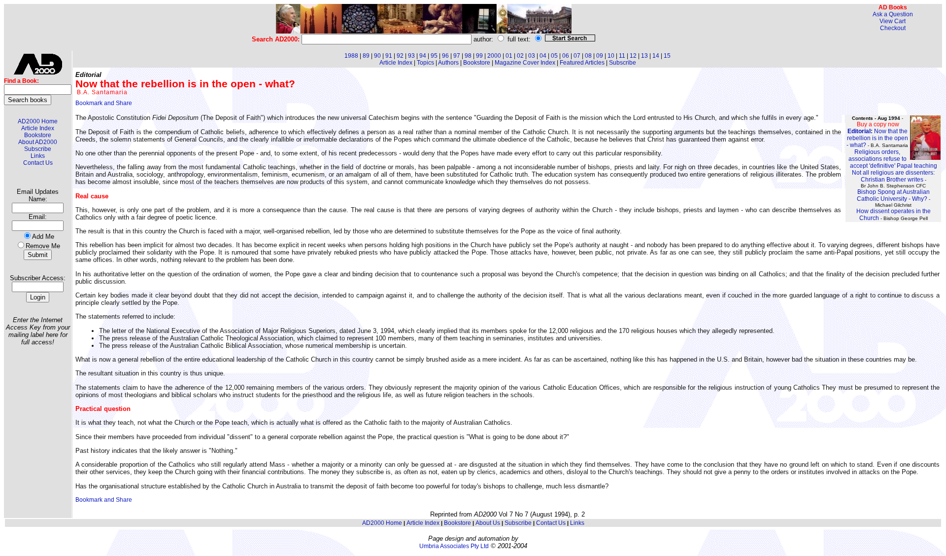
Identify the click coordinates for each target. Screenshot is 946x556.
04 (543, 55)
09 (599, 55)
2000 (494, 55)
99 (479, 55)
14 (655, 55)
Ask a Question (893, 14)
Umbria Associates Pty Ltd (454, 546)
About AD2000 (37, 142)
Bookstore (37, 135)
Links (38, 155)
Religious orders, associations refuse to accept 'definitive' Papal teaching (892, 158)
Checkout (893, 28)
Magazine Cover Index (525, 62)
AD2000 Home (38, 121)
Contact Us (38, 162)
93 (411, 55)
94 (422, 55)
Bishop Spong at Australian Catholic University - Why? (893, 195)
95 (434, 55)
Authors (448, 62)
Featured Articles (582, 62)
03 (531, 55)
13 (644, 55)
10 (611, 55)
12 (633, 55)
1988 (351, 55)
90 (377, 55)
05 (554, 55)
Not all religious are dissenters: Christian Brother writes (893, 176)
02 (520, 55)
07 (577, 55)
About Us (487, 522)
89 (366, 55)
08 (588, 55)
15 (667, 55)
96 (445, 55)
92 (400, 55)
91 (388, 55)
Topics (425, 62)
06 (565, 55)
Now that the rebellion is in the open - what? (877, 138)
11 (622, 55)
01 (509, 55)
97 (456, 55)
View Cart (892, 21)
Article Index (37, 128)
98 (468, 55)
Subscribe (37, 149)
